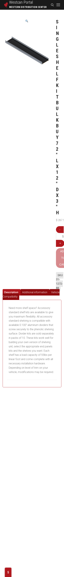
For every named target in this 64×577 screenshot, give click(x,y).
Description (11, 292)
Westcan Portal (21, 2)
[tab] (12, 292)
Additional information (34, 292)
